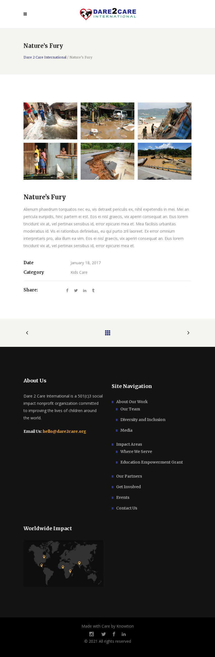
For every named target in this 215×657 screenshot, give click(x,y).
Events (122, 497)
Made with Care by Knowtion (107, 626)
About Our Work (132, 401)
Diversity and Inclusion (142, 419)
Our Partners (129, 476)
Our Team (130, 408)
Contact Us (126, 508)
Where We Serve (136, 451)
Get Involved (128, 486)
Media (126, 430)
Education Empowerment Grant (151, 462)
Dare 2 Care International (45, 57)
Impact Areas (129, 444)
